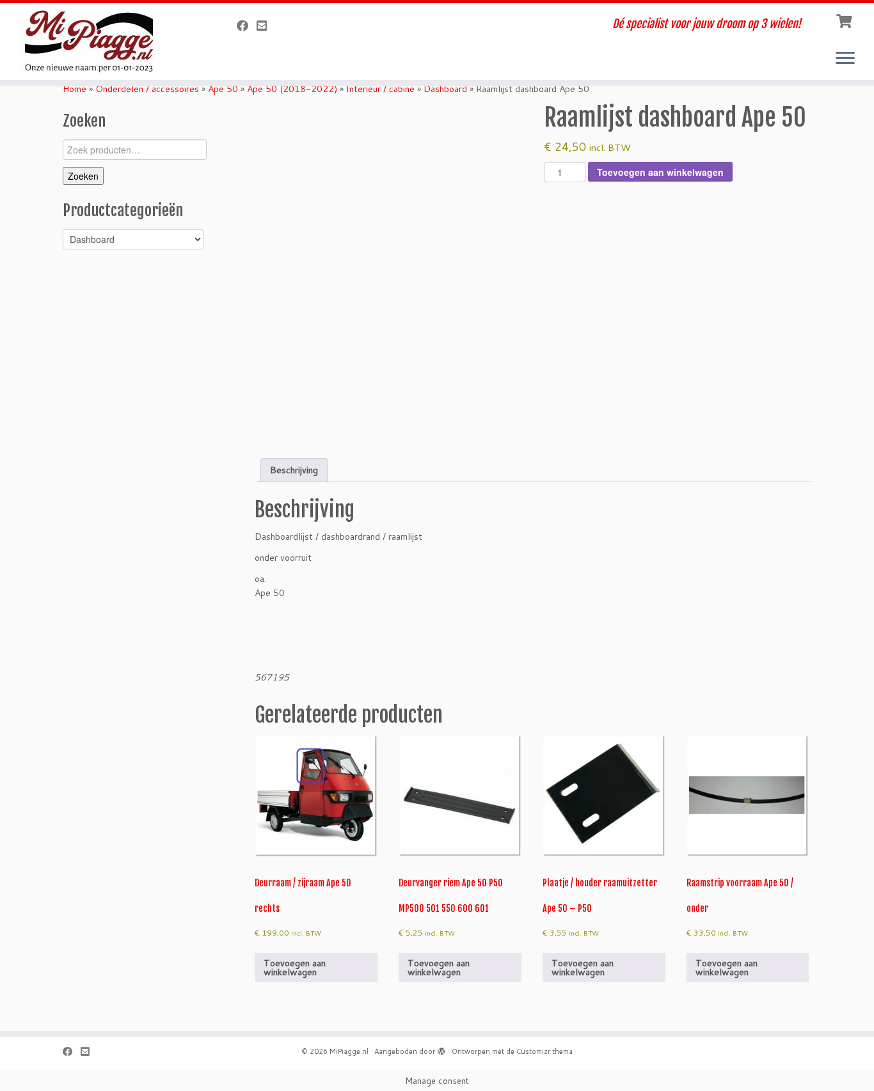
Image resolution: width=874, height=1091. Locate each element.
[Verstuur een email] (266, 25)
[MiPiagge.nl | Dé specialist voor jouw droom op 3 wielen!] (101, 42)
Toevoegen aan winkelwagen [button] (295, 967)
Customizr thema (544, 1051)
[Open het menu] (845, 58)
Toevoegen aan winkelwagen (660, 172)
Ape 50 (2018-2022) (292, 88)
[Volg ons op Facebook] (247, 25)
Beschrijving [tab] (294, 470)
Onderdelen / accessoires (147, 88)
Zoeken (83, 175)
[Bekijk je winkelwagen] (845, 20)
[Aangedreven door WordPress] (441, 1048)
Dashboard (445, 88)
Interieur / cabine (380, 88)
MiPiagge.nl (349, 1051)
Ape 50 (223, 88)
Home (74, 88)
